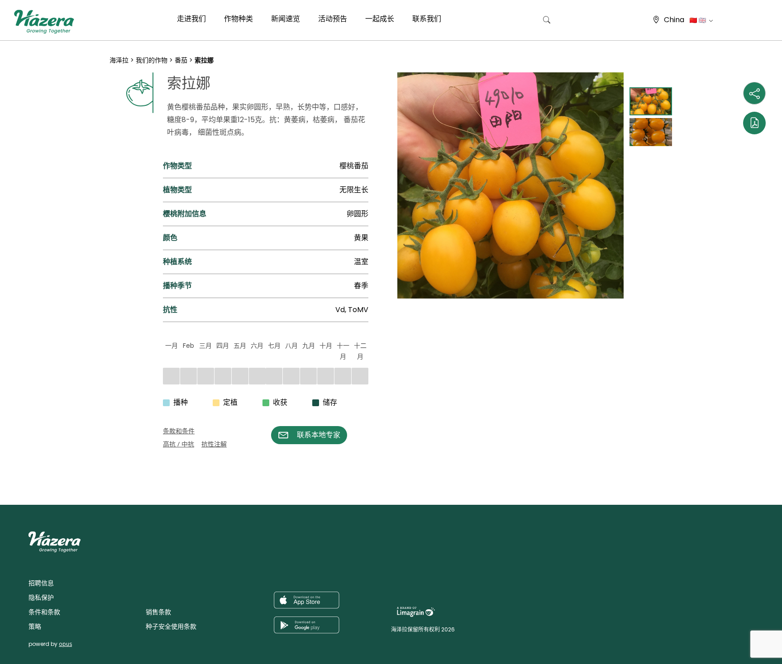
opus (65, 644)
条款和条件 (179, 431)
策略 (35, 626)
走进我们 (191, 19)
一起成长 (379, 19)
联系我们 (426, 19)
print (118, 454)
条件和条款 (44, 612)
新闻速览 (285, 19)
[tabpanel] (510, 185)
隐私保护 (41, 597)
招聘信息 (41, 583)
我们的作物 (151, 60)
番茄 (181, 60)
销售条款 (158, 612)
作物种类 (238, 19)
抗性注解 (214, 444)
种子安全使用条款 (171, 626)
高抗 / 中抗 (178, 444)
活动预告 (332, 19)
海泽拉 (119, 60)
